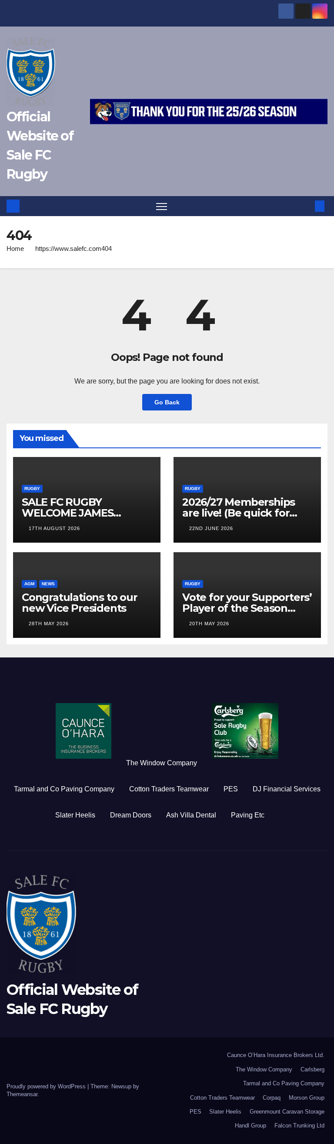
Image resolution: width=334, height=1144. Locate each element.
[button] (305, 206)
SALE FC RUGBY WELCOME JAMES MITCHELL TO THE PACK (84, 513)
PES (231, 789)
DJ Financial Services (287, 789)
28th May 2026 (49, 623)
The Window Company (161, 763)
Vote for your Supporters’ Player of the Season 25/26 (247, 608)
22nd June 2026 (211, 528)
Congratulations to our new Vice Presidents (79, 602)
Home (15, 248)
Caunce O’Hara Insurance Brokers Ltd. (275, 1055)
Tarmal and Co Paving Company (64, 789)
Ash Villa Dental (191, 815)
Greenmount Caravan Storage (287, 1111)
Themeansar (22, 1094)
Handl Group (250, 1125)
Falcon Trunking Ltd (299, 1125)
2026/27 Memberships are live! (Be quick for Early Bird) (238, 513)
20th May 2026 (209, 623)
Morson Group (306, 1097)
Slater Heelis (75, 815)
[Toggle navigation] (161, 206)
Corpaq (272, 1097)
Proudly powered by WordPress (47, 1086)
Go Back (167, 402)
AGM (29, 583)
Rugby (32, 488)
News (48, 583)
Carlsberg (312, 1069)
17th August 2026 (54, 528)
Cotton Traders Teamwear (169, 789)
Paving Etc (247, 815)
